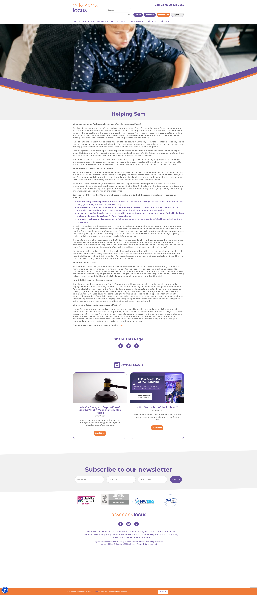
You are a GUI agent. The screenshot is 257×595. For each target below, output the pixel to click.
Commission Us (120, 531)
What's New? (134, 21)
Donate (138, 15)
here (121, 325)
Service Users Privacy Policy (126, 534)
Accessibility (163, 15)
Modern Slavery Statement (142, 531)
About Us (87, 21)
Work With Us (93, 531)
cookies (94, 592)
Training (150, 21)
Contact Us (150, 15)
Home (77, 21)
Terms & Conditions (166, 531)
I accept (163, 592)
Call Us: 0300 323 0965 (169, 4)
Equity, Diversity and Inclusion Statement (131, 537)
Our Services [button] (117, 21)
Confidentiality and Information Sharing (159, 534)
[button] (5, 590)
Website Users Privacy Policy (97, 534)
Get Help (101, 21)
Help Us (163, 21)
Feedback (107, 531)
